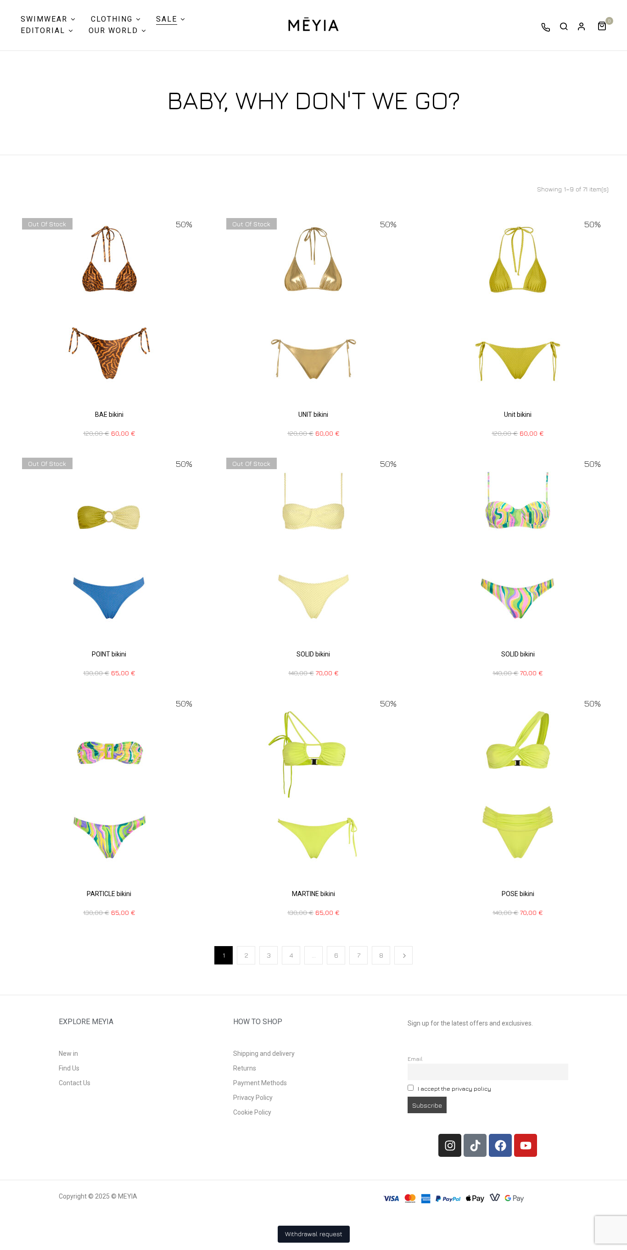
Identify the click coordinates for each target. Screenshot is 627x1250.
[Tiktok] (475, 1145)
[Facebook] (500, 1145)
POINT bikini (109, 654)
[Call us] (545, 27)
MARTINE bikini (313, 893)
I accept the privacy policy (454, 1088)
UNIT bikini (313, 414)
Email (415, 1058)
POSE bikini (518, 893)
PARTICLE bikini (109, 893)
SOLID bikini (313, 654)
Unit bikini (518, 414)
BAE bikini (109, 414)
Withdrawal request (313, 1234)
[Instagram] (449, 1145)
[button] (605, 25)
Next (403, 955)
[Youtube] (525, 1145)
